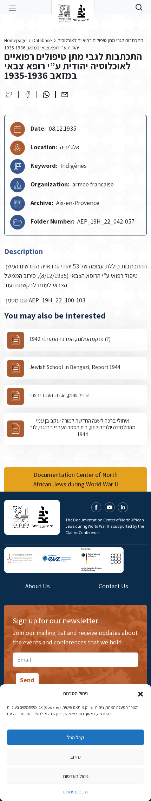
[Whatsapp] (46, 94)
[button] (140, 693)
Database (42, 40)
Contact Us (113, 586)
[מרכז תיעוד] (72, 7)
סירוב (75, 756)
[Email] (64, 94)
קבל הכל (75, 737)
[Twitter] (9, 94)
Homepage (15, 40)
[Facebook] (27, 94)
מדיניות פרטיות (75, 791)
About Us (37, 586)
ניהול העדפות (75, 776)
